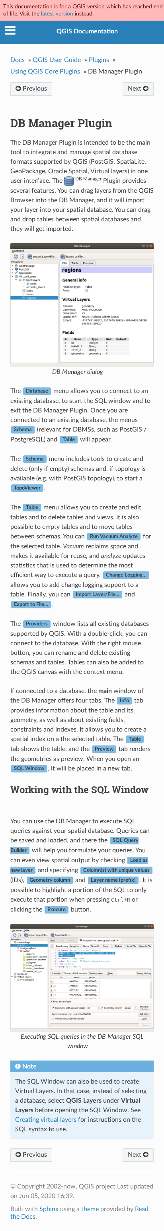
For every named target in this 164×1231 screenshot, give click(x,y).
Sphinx (49, 1209)
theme (90, 1209)
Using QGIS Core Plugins (45, 71)
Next (135, 88)
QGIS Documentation (87, 31)
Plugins (99, 60)
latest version (57, 14)
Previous (34, 88)
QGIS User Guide (57, 60)
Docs (17, 60)
